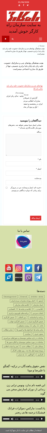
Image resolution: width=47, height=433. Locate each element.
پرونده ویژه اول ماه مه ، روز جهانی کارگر (27, 350)
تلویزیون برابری (5, 39)
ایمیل (38, 169)
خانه (41, 326)
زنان (34, 326)
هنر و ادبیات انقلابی (11, 346)
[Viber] (28, 277)
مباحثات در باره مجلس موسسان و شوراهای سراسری (23, 338)
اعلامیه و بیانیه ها (25, 309)
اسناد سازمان (38, 305)
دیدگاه (39, 132)
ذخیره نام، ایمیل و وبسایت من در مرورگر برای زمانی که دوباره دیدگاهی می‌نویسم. (26, 188)
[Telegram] (38, 277)
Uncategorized (10, 296)
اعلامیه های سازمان (22, 305)
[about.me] (19, 277)
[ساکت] (12, 377)
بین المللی (22, 317)
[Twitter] (28, 268)
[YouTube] (9, 268)
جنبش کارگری (9, 317)
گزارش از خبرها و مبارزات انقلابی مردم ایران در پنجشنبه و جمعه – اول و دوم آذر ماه (33, 101)
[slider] (6, 376)
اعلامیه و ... (39, 309)
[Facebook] (38, 268)
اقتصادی (12, 309)
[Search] (12, 39)
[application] (23, 376)
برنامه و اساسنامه (36, 317)
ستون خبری (38, 334)
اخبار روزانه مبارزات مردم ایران (23, 301)
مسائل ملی (39, 346)
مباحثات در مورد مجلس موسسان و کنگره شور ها (25, 342)
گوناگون (31, 355)
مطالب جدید (26, 346)
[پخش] (42, 377)
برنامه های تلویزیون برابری (19, 313)
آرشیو (41, 301)
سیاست (28, 334)
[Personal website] (9, 277)
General (23, 296)
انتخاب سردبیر (38, 313)
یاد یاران (21, 355)
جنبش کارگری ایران (35, 321)
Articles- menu (37, 296)
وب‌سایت (37, 178)
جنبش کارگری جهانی (17, 321)
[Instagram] (19, 268)
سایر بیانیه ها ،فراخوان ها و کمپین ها (30, 330)
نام (39, 159)
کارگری (40, 355)
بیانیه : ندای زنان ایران (15, 94)
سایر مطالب (8, 330)
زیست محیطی (23, 326)
